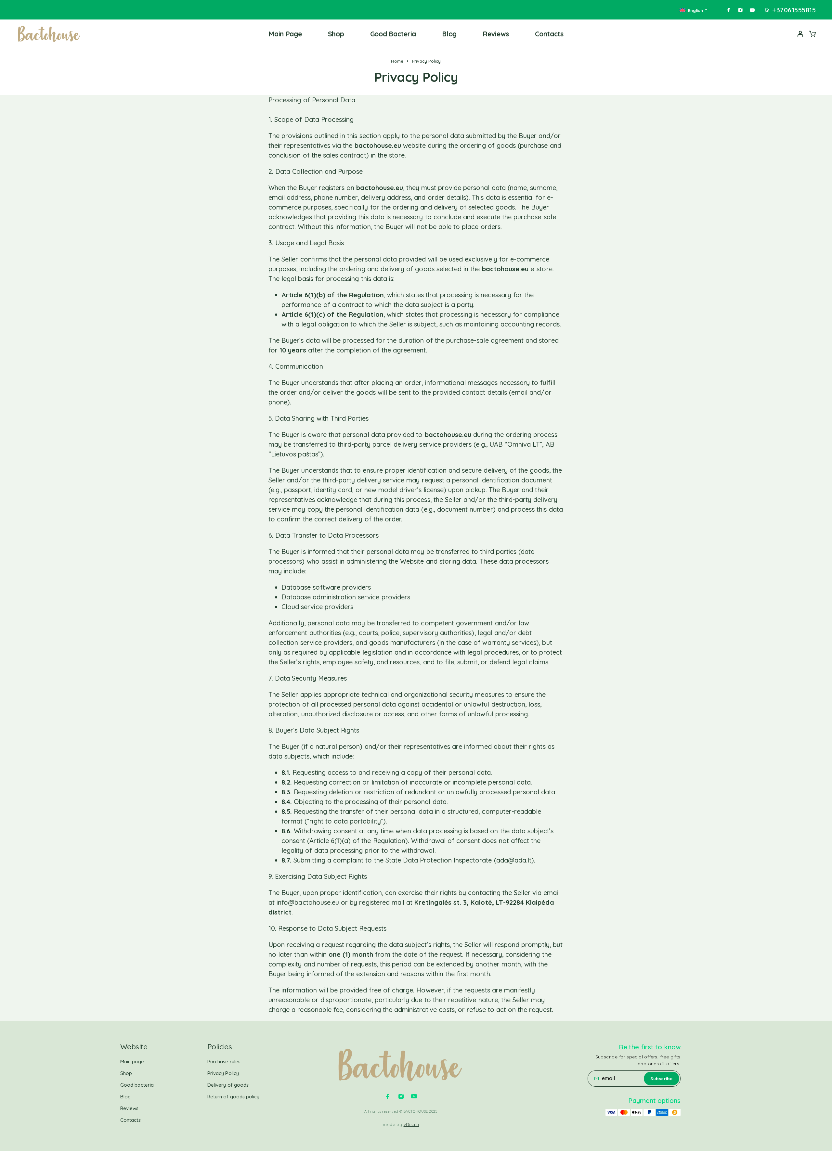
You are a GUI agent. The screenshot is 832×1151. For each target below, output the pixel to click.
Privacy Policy (223, 1073)
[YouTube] (752, 10)
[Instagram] (740, 10)
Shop (336, 34)
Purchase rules (223, 1061)
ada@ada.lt (514, 860)
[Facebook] (728, 10)
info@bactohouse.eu (308, 902)
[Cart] (812, 35)
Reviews (496, 34)
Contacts (549, 34)
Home (397, 61)
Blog (449, 34)
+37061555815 (794, 10)
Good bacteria (393, 34)
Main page (285, 34)
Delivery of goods (228, 1085)
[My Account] (800, 34)
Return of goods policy (233, 1096)
